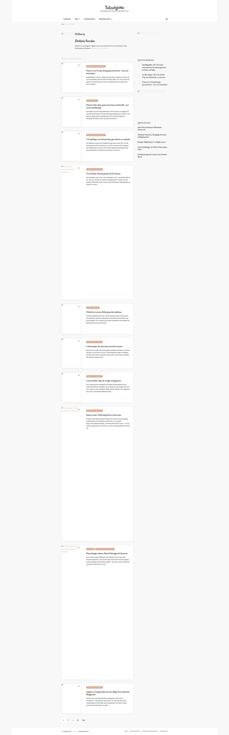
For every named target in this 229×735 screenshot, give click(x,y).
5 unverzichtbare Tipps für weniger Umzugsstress (103, 380)
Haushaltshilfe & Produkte (95, 66)
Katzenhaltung (92, 100)
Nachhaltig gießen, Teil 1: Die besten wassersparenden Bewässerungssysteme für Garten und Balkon (154, 67)
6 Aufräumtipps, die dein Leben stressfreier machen (104, 346)
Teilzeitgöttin (114, 8)
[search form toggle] (167, 19)
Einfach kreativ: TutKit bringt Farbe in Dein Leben (103, 415)
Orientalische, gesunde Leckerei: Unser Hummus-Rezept (152, 155)
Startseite (67, 19)
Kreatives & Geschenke (94, 169)
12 (78, 720)
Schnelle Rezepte (92, 307)
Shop (76, 19)
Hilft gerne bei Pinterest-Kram (99, 48)
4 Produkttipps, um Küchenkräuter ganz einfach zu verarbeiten (108, 139)
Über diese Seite (104, 19)
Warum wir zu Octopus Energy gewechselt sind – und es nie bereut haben (107, 72)
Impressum (164, 731)
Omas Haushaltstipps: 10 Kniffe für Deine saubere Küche (152, 148)
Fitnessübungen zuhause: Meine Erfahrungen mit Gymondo (106, 553)
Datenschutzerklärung (150, 731)
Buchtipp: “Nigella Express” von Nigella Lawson (151, 142)
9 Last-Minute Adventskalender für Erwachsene (103, 173)
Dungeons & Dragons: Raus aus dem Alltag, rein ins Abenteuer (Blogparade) (108, 693)
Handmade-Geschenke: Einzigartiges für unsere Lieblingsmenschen (152, 136)
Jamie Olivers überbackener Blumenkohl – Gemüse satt (150, 128)
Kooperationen (89, 19)
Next (83, 720)
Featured (90, 549)
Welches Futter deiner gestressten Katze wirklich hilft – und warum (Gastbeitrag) (107, 106)
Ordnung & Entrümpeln (94, 341)
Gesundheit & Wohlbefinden (104, 549)
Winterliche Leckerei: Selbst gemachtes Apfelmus (103, 312)
